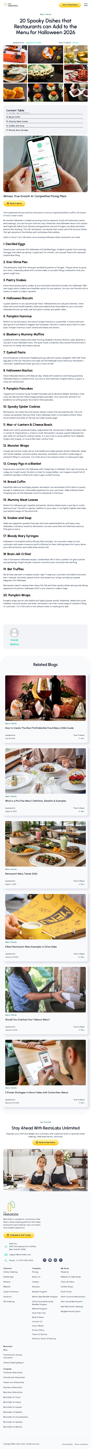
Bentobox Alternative (12, 1392)
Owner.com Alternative (13, 1382)
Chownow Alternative (13, 1372)
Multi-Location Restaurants (73, 1296)
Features (36, 1286)
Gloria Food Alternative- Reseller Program (43, 1302)
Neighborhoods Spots (70, 1311)
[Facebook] (44, 1260)
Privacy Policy (38, 1330)
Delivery (6, 1282)
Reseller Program (39, 1291)
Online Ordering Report (13, 1362)
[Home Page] (10, 5)
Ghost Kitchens (67, 1282)
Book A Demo (38, 1317)
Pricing (35, 1272)
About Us (36, 1277)
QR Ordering (8, 1301)
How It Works (38, 1326)
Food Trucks (66, 1291)
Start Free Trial (39, 1313)
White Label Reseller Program (45, 1296)
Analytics (7, 1296)
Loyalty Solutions (11, 1291)
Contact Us (37, 1321)
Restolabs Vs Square (12, 1407)
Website (6, 1286)
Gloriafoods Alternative (14, 1377)
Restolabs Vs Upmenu (13, 1422)
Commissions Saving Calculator (12, 1356)
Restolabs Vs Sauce (12, 1402)
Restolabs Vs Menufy (12, 1427)
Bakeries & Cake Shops (71, 1277)
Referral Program (39, 1308)
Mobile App (8, 1277)
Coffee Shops (67, 1286)
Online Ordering (10, 1272)
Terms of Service (39, 1334)
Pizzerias (65, 1272)
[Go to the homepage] (10, 1208)
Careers (35, 1282)
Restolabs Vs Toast (12, 1397)
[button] (86, 5)
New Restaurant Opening (72, 1306)
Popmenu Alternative (12, 1387)
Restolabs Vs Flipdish (12, 1412)
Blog (5, 1350)
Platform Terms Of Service (44, 1338)
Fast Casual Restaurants (71, 1301)
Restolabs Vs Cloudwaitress (15, 1417)
